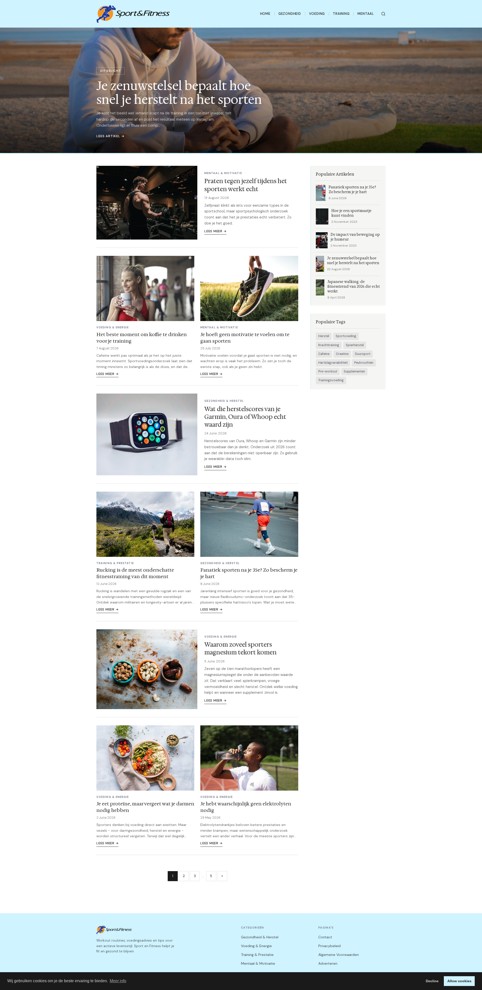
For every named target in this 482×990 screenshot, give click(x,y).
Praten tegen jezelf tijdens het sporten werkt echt (245, 185)
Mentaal (365, 14)
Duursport (362, 354)
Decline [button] (432, 981)
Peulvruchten (363, 363)
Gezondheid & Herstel (259, 937)
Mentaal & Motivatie (258, 963)
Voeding (317, 14)
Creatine (342, 354)
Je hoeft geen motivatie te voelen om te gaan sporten (244, 337)
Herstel (323, 336)
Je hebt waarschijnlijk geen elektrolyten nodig (245, 806)
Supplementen (354, 371)
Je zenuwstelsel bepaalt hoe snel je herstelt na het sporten (353, 260)
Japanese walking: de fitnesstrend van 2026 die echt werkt (353, 286)
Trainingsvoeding (331, 380)
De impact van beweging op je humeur (355, 237)
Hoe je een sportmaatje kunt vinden (351, 213)
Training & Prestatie (257, 954)
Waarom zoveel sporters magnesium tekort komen (240, 648)
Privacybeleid (329, 946)
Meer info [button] (118, 981)
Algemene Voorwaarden (338, 954)
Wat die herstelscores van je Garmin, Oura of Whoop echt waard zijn (245, 417)
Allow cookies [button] (459, 981)
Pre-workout (327, 371)
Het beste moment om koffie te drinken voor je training (141, 337)
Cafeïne (323, 354)
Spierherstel (355, 345)
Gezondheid (289, 14)
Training (341, 14)
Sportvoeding (346, 336)
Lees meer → (215, 231)
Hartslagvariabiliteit (333, 363)
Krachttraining (328, 345)
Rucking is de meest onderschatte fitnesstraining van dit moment (135, 573)
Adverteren (327, 963)
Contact (325, 937)
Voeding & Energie (256, 946)
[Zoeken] (383, 14)
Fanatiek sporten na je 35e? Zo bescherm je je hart (248, 573)
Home (265, 14)
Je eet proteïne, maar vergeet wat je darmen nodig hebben (145, 806)
